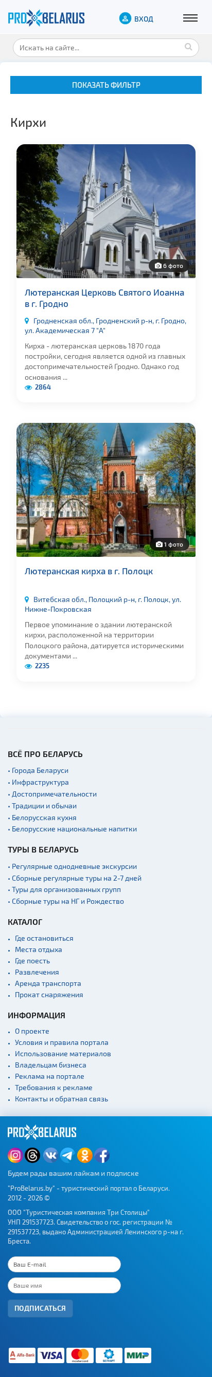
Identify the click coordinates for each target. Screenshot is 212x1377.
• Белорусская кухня (42, 817)
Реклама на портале (49, 1076)
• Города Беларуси (38, 770)
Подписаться (40, 1308)
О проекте (32, 1030)
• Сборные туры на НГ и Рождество (66, 901)
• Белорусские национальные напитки (72, 828)
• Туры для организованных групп (64, 889)
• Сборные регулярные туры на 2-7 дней (75, 878)
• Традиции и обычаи (42, 805)
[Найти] (189, 46)
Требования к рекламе (54, 1087)
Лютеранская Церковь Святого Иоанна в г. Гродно (104, 297)
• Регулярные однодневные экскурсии (72, 866)
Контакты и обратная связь (61, 1098)
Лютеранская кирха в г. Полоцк (89, 571)
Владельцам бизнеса (50, 1064)
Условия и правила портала (62, 1042)
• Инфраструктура (38, 782)
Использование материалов (63, 1053)
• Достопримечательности (52, 793)
